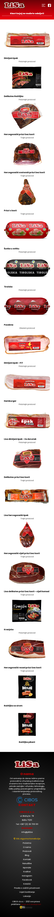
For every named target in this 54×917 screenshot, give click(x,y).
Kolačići (27, 883)
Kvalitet (27, 871)
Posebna (8, 324)
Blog (27, 855)
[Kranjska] (27, 610)
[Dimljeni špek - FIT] (27, 344)
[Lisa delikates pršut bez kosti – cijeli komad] (27, 572)
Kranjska (9, 629)
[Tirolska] (27, 268)
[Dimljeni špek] (27, 39)
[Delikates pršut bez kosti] (27, 458)
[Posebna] (27, 306)
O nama (27, 847)
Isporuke (27, 867)
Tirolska (8, 286)
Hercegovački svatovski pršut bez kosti (24, 172)
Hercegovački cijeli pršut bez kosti (22, 553)
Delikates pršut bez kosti (17, 477)
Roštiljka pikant (27, 742)
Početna (27, 843)
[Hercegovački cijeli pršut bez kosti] (27, 534)
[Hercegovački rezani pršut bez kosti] (27, 649)
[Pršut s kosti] (27, 191)
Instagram (27, 875)
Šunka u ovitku (11, 248)
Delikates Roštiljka (13, 96)
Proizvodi (27, 851)
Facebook (27, 879)
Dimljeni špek (11, 58)
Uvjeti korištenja (27, 892)
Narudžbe (27, 863)
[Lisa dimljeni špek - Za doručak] (27, 420)
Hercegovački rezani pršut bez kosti (22, 667)
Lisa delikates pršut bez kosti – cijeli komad (26, 591)
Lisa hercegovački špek (16, 515)
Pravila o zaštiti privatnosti (27, 888)
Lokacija (27, 896)
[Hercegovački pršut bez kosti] (27, 115)
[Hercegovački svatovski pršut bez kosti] (27, 153)
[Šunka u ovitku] (27, 230)
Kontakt (27, 859)
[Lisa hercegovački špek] (27, 496)
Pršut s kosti (10, 210)
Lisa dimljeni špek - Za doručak (20, 439)
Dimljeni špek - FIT (13, 363)
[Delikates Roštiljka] (27, 77)
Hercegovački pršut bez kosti (19, 134)
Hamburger (10, 401)
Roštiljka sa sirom (13, 705)
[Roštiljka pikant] (27, 724)
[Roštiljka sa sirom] (27, 687)
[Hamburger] (27, 382)
